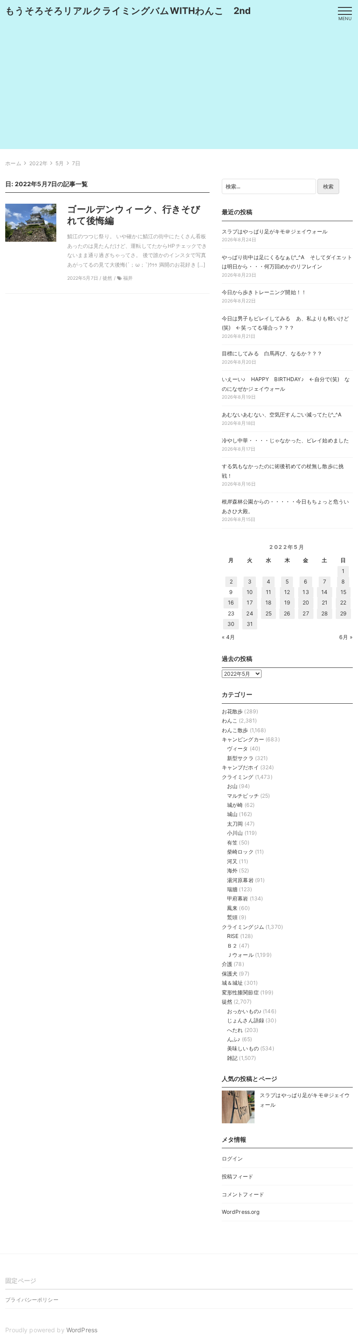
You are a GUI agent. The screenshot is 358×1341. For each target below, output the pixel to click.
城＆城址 (232, 983)
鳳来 (232, 908)
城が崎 (235, 805)
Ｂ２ (232, 945)
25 (268, 613)
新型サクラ (240, 758)
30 (230, 624)
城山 (232, 814)
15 (343, 592)
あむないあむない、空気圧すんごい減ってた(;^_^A (282, 414)
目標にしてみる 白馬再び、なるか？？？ (272, 353)
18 (268, 602)
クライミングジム (243, 927)
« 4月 (228, 637)
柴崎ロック (240, 851)
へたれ (235, 1030)
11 (268, 592)
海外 (232, 870)
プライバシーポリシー (31, 1299)
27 (306, 613)
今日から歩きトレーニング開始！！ (264, 292)
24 (249, 613)
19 (287, 602)
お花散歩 (232, 711)
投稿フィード (238, 1176)
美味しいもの (243, 1048)
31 (250, 624)
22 (343, 602)
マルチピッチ (243, 795)
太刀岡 (235, 823)
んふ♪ (233, 1039)
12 (287, 592)
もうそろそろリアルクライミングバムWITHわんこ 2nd (128, 10)
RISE (233, 936)
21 (324, 602)
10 (250, 592)
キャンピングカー (243, 739)
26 (287, 613)
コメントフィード (243, 1194)
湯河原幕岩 (240, 880)
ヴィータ (237, 748)
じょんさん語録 (245, 1020)
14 (324, 592)
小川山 (235, 833)
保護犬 (230, 973)
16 (231, 602)
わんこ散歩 (235, 730)
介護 (227, 964)
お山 (232, 786)
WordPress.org (241, 1212)
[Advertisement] (179, 88)
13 (306, 592)
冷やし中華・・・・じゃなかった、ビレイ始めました (285, 440)
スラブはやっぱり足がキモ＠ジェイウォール (275, 231)
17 (249, 602)
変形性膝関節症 (240, 992)
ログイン (232, 1158)
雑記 (232, 1058)
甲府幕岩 (237, 898)
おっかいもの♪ (244, 1011)
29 (343, 613)
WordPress (81, 1330)
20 (306, 602)
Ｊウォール (240, 955)
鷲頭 (232, 917)
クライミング (238, 777)
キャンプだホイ (240, 767)
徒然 (227, 1001)
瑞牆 (232, 889)
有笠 (232, 842)
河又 (232, 861)
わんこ (230, 720)
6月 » (346, 637)
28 (324, 613)
